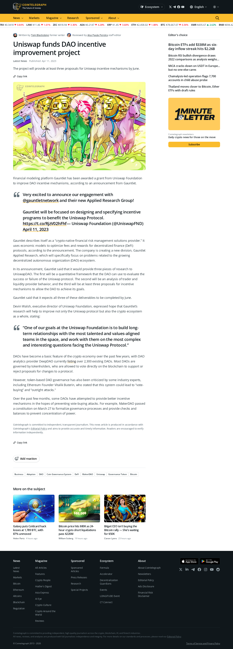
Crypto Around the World (45, 613)
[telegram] (193, 570)
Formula (104, 567)
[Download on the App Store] (189, 561)
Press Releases (79, 577)
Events (103, 589)
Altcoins (17, 596)
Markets (34, 18)
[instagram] (206, 570)
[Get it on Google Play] (210, 561)
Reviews (39, 620)
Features (40, 574)
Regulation (19, 608)
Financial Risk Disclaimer (145, 594)
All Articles (41, 567)
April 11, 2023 (36, 229)
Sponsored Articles (77, 569)
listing (71, 361)
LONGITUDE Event (110, 596)
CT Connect (106, 602)
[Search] (217, 18)
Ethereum (18, 589)
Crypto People (42, 580)
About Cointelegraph (149, 567)
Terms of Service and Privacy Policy (203, 643)
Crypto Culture (43, 605)
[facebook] (199, 570)
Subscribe (194, 144)
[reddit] (218, 570)
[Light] (215, 7)
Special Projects (79, 589)
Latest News (20, 61)
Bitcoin (17, 583)
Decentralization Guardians (109, 581)
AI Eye (38, 598)
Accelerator (106, 574)
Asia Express (42, 592)
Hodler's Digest (43, 586)
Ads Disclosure (146, 586)
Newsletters (144, 574)
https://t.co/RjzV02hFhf (45, 223)
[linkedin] (187, 570)
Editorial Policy (39, 428)
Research (73, 18)
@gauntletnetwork (41, 200)
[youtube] (212, 570)
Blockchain (19, 602)
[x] (181, 570)
